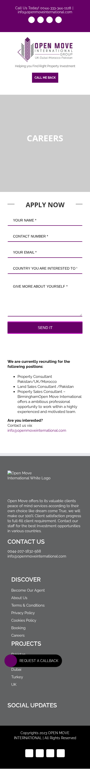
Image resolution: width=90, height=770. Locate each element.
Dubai (16, 669)
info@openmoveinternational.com (45, 12)
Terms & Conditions (27, 605)
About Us (19, 598)
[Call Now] (10, 660)
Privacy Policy (23, 613)
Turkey (17, 677)
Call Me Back (45, 77)
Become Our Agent (28, 590)
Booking (18, 628)
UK (13, 684)
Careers (17, 635)
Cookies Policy (23, 620)
